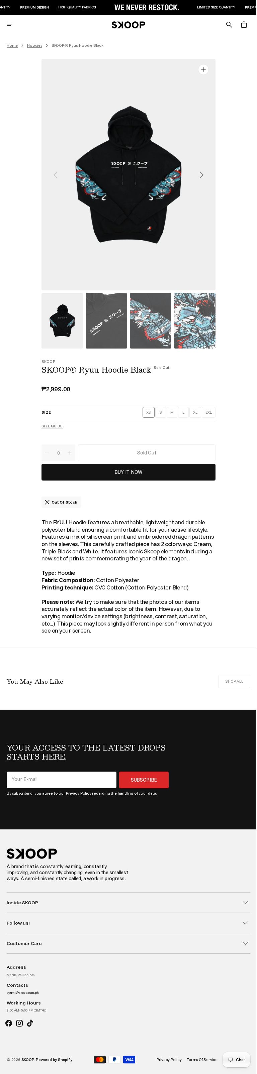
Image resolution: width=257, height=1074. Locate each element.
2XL (208, 414)
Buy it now (126, 472)
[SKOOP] (126, 25)
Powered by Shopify (54, 1065)
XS (148, 414)
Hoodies (34, 45)
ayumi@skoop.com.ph (22, 999)
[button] (14, 24)
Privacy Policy (78, 793)
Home (12, 45)
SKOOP (27, 1065)
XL (194, 414)
